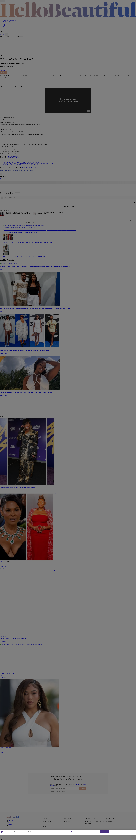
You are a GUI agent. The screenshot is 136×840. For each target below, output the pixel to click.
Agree (104, 831)
